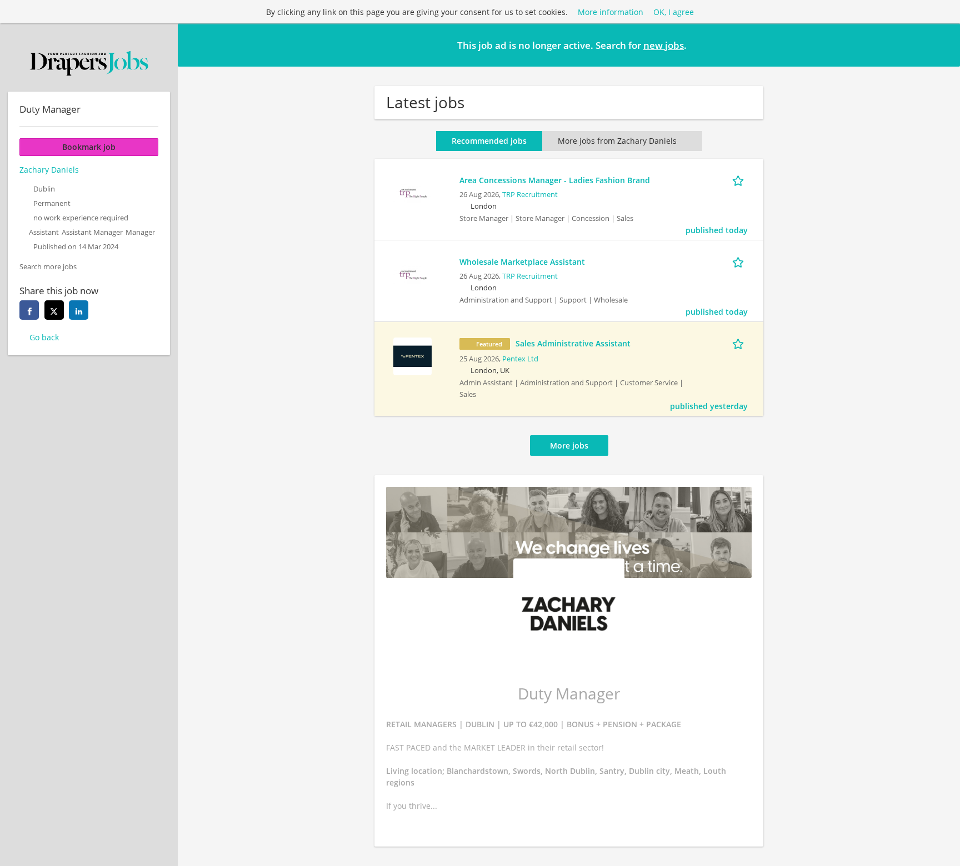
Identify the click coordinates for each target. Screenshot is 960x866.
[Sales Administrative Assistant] (412, 355)
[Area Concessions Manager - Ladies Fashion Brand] (412, 192)
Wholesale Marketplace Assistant (522, 261)
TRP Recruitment (530, 194)
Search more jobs (48, 266)
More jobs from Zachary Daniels (617, 140)
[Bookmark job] (740, 180)
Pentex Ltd (520, 359)
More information (610, 12)
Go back (44, 337)
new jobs (663, 45)
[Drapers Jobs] (89, 63)
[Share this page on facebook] (29, 310)
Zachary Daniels (49, 169)
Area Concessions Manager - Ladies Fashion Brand (554, 180)
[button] (942, 44)
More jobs (569, 445)
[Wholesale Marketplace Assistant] (412, 273)
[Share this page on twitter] (54, 310)
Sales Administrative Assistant (573, 343)
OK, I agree (673, 12)
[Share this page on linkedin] (78, 310)
